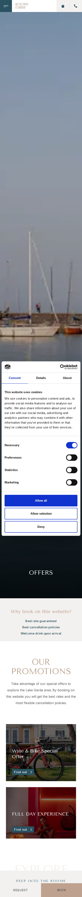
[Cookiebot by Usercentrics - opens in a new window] (60, 367)
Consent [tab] (15, 378)
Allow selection (41, 513)
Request (20, 890)
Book (61, 890)
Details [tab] (41, 378)
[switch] (71, 457)
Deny (41, 526)
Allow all (41, 500)
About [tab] (67, 378)
